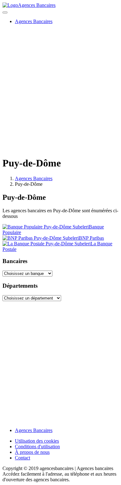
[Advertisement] (60, 90)
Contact (22, 457)
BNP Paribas (91, 238)
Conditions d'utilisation (37, 446)
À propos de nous (32, 452)
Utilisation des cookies (37, 441)
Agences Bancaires (37, 5)
